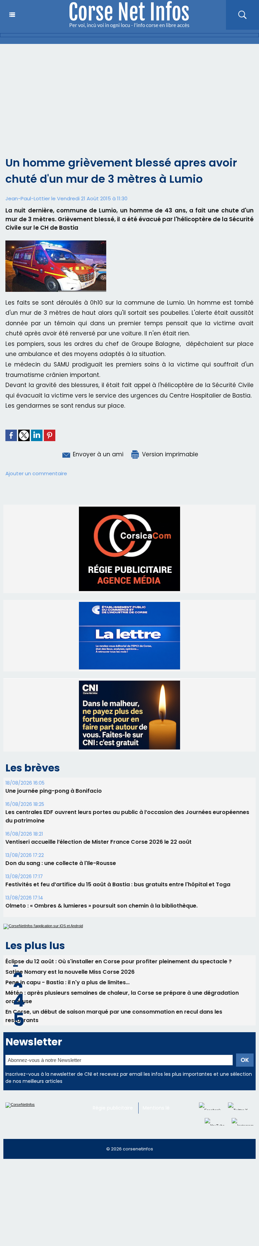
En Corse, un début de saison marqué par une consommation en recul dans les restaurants (113, 1016)
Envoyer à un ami (97, 454)
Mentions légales (162, 1107)
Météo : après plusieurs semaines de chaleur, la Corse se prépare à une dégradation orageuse (122, 997)
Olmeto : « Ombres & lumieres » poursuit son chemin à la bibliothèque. (101, 906)
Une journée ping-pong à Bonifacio (53, 791)
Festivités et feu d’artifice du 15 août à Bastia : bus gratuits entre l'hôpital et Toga (117, 884)
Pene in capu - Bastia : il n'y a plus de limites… (67, 982)
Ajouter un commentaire (36, 473)
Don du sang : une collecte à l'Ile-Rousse (60, 863)
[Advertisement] (129, 94)
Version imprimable (169, 454)
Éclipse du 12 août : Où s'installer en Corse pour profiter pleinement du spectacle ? (118, 961)
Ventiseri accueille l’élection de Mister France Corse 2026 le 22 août (98, 842)
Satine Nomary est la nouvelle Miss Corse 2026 (70, 972)
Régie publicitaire (113, 1107)
